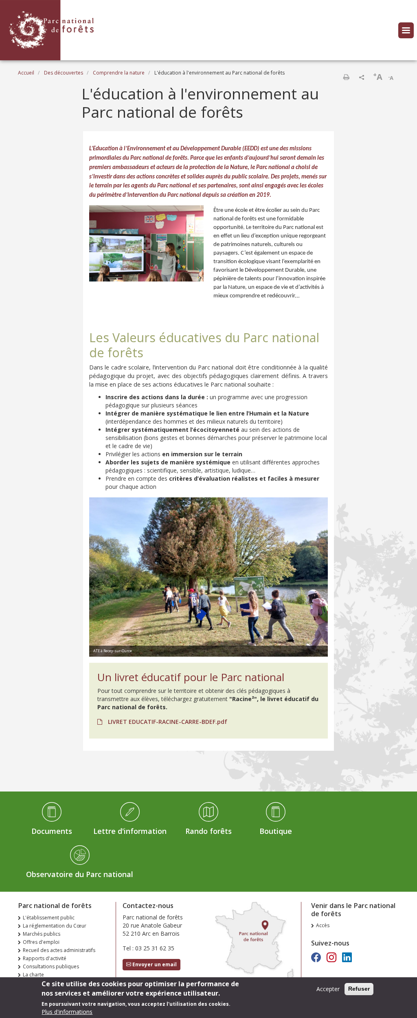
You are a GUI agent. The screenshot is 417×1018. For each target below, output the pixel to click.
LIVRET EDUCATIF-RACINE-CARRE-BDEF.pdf (166, 722)
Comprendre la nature (119, 72)
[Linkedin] (347, 957)
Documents (51, 831)
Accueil (26, 72)
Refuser (359, 988)
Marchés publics (41, 933)
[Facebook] (316, 957)
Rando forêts (208, 831)
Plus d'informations (67, 1012)
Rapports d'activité (44, 958)
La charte (33, 974)
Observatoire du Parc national (79, 874)
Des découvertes (63, 72)
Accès (322, 925)
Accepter (328, 989)
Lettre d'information (130, 831)
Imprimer (346, 77)
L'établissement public (49, 917)
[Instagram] (331, 957)
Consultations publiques (51, 966)
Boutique (275, 831)
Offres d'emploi (41, 942)
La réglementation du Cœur (54, 925)
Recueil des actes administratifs (59, 950)
